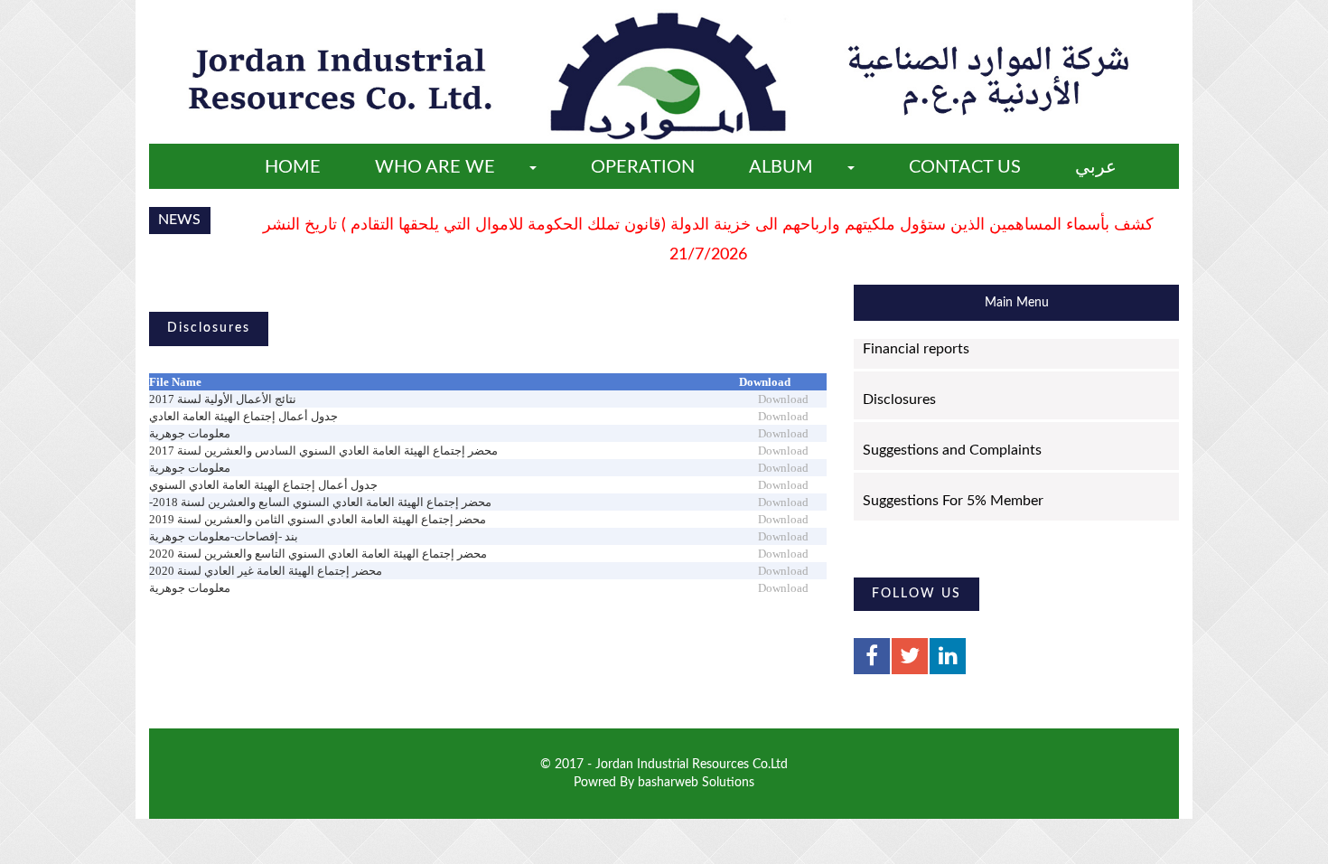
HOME (293, 167)
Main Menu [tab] (1017, 302)
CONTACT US (965, 167)
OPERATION (643, 167)
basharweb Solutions (696, 782)
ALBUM (781, 167)
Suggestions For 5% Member (953, 500)
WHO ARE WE (435, 167)
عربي (1096, 167)
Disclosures (899, 399)
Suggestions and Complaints (952, 450)
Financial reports (916, 349)
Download (783, 399)
